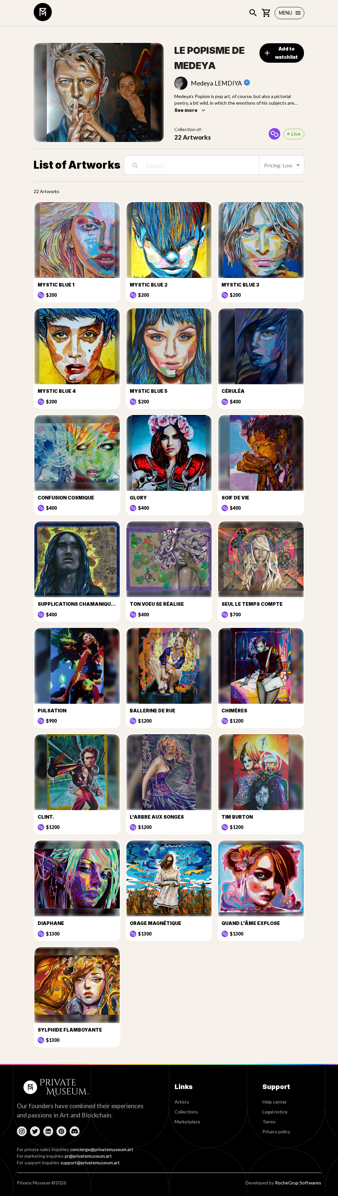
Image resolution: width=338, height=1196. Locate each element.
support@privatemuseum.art (90, 1162)
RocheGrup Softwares (298, 1182)
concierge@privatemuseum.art (101, 1149)
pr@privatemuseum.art (88, 1156)
